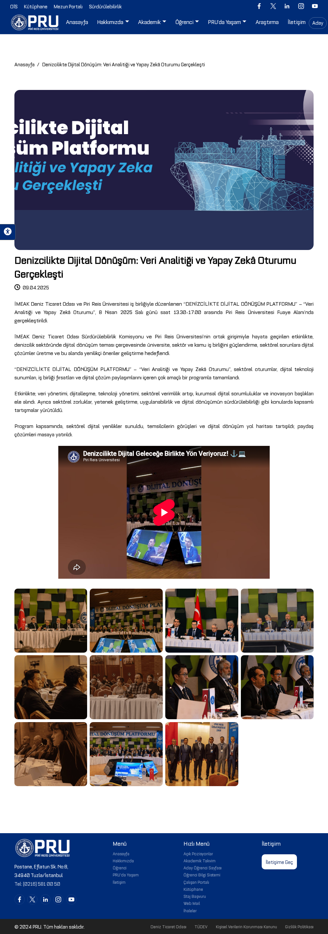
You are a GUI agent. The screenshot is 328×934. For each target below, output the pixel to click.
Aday (317, 22)
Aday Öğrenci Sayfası (203, 867)
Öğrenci (120, 867)
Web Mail (192, 903)
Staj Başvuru (195, 896)
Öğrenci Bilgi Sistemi (202, 874)
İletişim (119, 882)
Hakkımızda (123, 860)
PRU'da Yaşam (126, 874)
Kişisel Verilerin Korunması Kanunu (246, 926)
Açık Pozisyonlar (198, 853)
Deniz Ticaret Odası (168, 926)
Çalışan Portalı (196, 882)
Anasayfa (24, 64)
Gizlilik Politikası (299, 926)
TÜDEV (201, 926)
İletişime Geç (279, 861)
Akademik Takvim (200, 860)
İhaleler (190, 910)
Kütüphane (193, 889)
